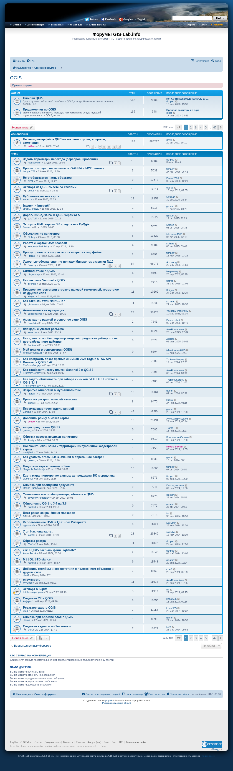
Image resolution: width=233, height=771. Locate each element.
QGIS (16, 77)
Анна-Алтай (29, 553)
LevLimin (171, 522)
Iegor (169, 112)
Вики (106, 742)
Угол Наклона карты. (38, 531)
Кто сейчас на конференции (30, 655)
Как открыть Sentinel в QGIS (44, 280)
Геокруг (216, 749)
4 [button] (201, 127)
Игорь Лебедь (31, 208)
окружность (31, 579)
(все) (98, 742)
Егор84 (32, 323)
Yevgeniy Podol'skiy (39, 246)
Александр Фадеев (177, 418)
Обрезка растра (34, 540)
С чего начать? (97, 24)
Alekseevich (34, 162)
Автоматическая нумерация (43, 310)
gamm (169, 390)
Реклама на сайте (136, 742)
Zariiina (32, 345)
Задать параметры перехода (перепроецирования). (61, 159)
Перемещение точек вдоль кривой (48, 408)
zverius (32, 283)
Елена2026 (172, 178)
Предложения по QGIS (39, 109)
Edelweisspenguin (33, 592)
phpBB (109, 700)
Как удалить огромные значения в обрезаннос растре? (63, 457)
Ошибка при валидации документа (48, 485)
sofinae (170, 243)
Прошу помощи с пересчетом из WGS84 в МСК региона (63, 168)
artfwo (31, 146)
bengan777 (29, 171)
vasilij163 (28, 452)
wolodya (170, 532)
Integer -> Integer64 (36, 205)
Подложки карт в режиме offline (46, 466)
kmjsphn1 (28, 601)
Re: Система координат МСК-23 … (187, 98)
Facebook (110, 19)
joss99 (31, 535)
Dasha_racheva (32, 488)
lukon (31, 403)
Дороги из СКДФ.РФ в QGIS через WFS (51, 215)
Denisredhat (173, 320)
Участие (80, 742)
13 (118, 146)
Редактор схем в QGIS (39, 607)
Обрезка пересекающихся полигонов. (51, 436)
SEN (30, 181)
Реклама (218, 24)
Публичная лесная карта (41, 196)
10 (104, 146)
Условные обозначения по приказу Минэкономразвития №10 (68, 261)
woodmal (28, 478)
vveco (31, 421)
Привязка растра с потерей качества (50, 399)
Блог (204, 24)
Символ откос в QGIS (39, 271)
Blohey (31, 237)
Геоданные (57, 24)
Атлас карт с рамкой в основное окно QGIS (55, 319)
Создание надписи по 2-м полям (47, 626)
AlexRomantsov (175, 329)
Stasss (27, 227)
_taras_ (32, 255)
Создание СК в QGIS (38, 598)
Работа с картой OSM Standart (45, 243)
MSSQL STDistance (37, 559)
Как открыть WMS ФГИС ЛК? (44, 301)
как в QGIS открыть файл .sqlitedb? (49, 550)
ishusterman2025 (32, 352)
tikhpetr (170, 101)
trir (167, 589)
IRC (121, 742)
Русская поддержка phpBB (116, 703)
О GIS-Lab (76, 24)
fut (24, 516)
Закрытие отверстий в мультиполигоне (52, 390)
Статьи (17, 24)
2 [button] (191, 127)
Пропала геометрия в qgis (182, 110)
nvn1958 (28, 582)
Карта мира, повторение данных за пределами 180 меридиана (68, 475)
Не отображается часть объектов (47, 177)
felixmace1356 (174, 234)
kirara (169, 400)
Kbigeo (31, 296)
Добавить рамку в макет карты (46, 418)
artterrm (27, 199)
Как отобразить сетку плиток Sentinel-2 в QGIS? (58, 370)
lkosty (31, 440)
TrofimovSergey (32, 365)
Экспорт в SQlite (35, 589)
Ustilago (170, 197)
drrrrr (169, 139)
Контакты (68, 742)
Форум (191, 24)
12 (114, 146)
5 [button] (206, 127)
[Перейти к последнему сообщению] (174, 139)
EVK (30, 544)
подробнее (208, 755)
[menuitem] (30, 61)
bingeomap (34, 274)
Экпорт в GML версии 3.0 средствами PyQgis (56, 224)
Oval (25, 610)
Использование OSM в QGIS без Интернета (54, 522)
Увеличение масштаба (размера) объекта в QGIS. (59, 494)
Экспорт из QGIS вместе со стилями (49, 187)
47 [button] (214, 127)
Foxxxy (32, 265)
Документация (36, 24)
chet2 (31, 190)
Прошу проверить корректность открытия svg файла (62, 252)
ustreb (169, 187)
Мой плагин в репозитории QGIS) (47, 349)
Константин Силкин (177, 437)
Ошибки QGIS (33, 98)
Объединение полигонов (41, 233)
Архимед (171, 262)
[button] (178, 127)
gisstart (170, 206)
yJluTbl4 (32, 218)
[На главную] (116, 10)
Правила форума (22, 85)
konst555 (171, 599)
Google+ (128, 19)
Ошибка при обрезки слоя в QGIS (48, 617)
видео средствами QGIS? (41, 427)
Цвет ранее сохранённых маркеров (49, 513)
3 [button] (196, 127)
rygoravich (29, 525)
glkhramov (33, 304)
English (141, 19)
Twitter (94, 19)
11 (109, 146)
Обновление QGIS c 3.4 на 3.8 (44, 503)
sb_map (170, 301)
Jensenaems (35, 313)
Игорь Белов (174, 446)
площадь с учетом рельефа (43, 329)
